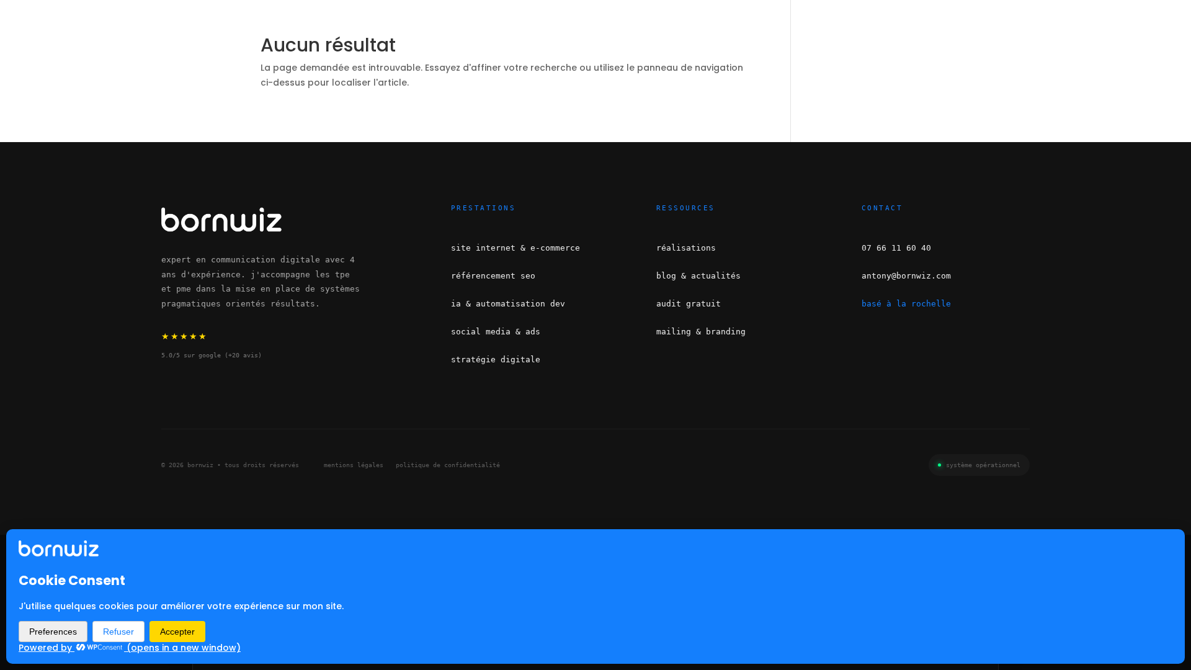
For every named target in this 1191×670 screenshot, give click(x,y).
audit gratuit (688, 303)
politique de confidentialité (448, 465)
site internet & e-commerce (515, 247)
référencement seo (493, 275)
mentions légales (353, 465)
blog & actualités (698, 275)
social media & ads (495, 331)
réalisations (686, 247)
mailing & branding (701, 331)
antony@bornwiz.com (906, 275)
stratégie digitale (495, 359)
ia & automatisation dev (508, 303)
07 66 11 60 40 (896, 247)
